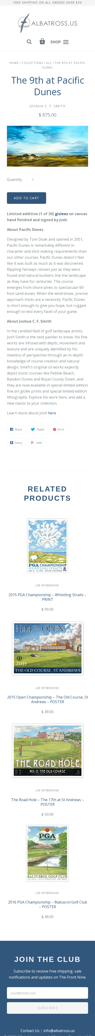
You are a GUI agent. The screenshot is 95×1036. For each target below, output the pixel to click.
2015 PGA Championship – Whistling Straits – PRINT (47, 597)
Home (14, 63)
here (52, 413)
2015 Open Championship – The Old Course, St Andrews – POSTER (47, 699)
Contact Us (30, 1030)
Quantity (14, 179)
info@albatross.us (59, 1030)
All (49, 63)
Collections (32, 63)
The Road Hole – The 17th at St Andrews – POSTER (47, 802)
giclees (61, 213)
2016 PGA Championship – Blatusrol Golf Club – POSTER (47, 904)
